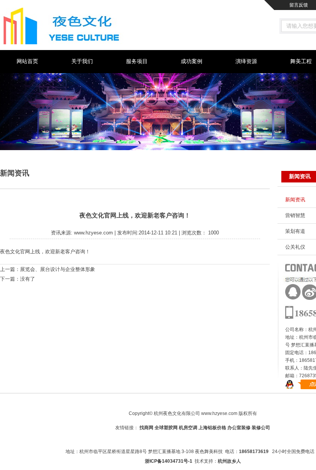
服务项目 (137, 61)
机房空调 (188, 427)
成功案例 (191, 61)
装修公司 (261, 427)
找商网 (146, 427)
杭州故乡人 (229, 461)
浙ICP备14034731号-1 (168, 461)
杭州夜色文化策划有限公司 (63, 26)
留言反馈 (298, 5)
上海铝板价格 (212, 427)
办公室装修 (238, 427)
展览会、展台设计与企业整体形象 (57, 269)
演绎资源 (246, 61)
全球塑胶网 (166, 427)
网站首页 (27, 61)
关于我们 (82, 61)
